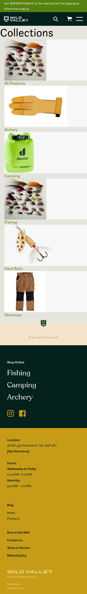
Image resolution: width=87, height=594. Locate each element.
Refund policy (17, 555)
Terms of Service (18, 548)
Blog (10, 505)
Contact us (14, 540)
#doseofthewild (43, 337)
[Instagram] (10, 412)
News (11, 513)
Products (13, 518)
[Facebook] (22, 412)
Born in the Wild (18, 532)
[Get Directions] (18, 451)
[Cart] (69, 19)
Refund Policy (14, 584)
